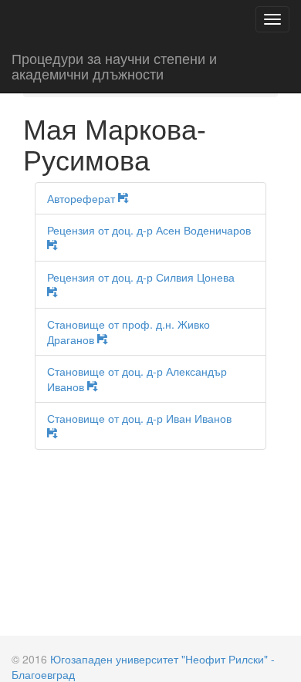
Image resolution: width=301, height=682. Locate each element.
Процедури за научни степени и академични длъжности (114, 65)
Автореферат (82, 198)
